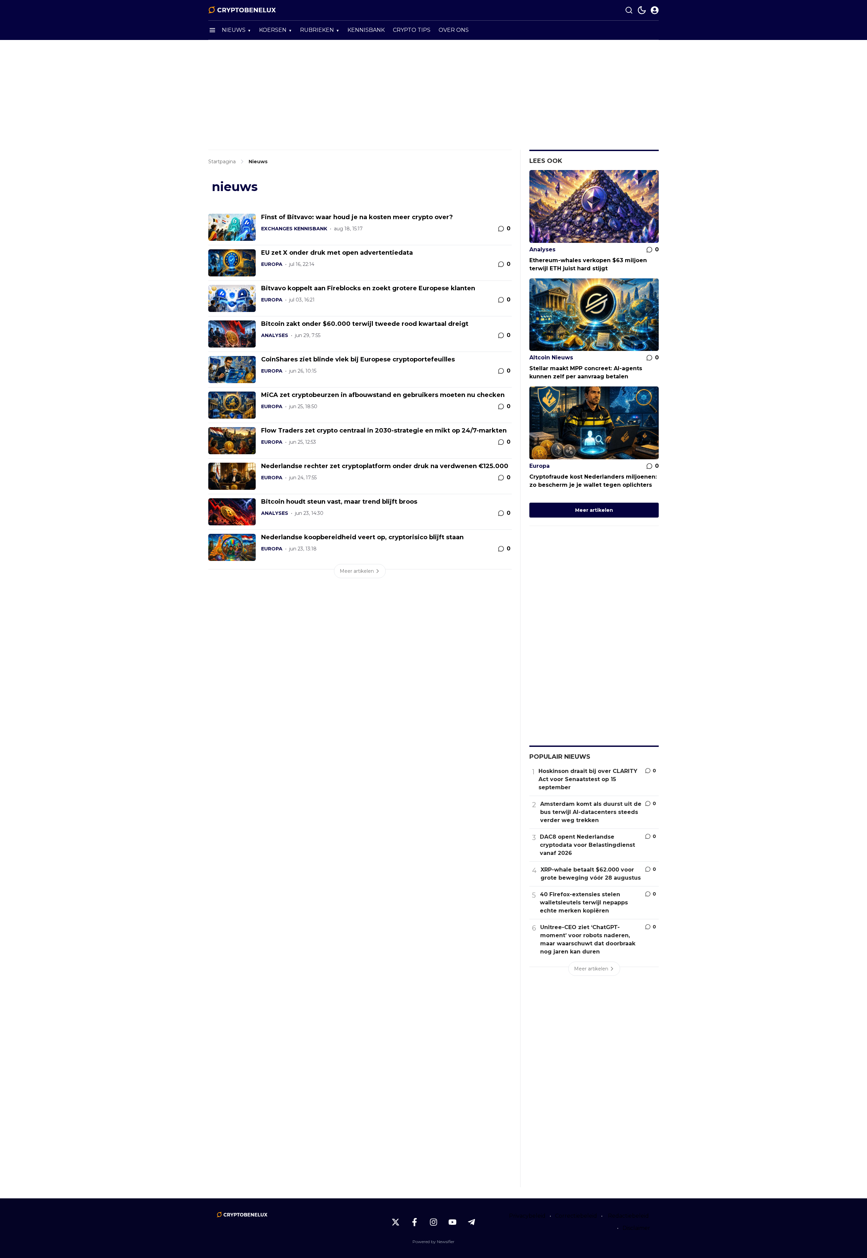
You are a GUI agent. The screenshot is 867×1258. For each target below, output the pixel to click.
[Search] (629, 10)
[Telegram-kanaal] (471, 1222)
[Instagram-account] (433, 1222)
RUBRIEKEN (317, 30)
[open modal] (655, 10)
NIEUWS (234, 30)
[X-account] (396, 1222)
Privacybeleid (527, 1216)
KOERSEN (273, 30)
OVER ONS (454, 30)
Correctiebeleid (576, 1216)
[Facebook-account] (414, 1222)
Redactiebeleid (628, 1216)
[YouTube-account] (452, 1222)
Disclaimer (636, 1228)
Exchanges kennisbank (294, 229)
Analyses (274, 335)
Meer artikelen (594, 510)
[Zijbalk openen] (212, 30)
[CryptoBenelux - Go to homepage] (242, 1214)
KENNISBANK (366, 30)
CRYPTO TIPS (411, 30)
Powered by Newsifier (433, 1241)
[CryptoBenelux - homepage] (242, 10)
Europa (271, 264)
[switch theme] (642, 10)
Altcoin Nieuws (551, 357)
